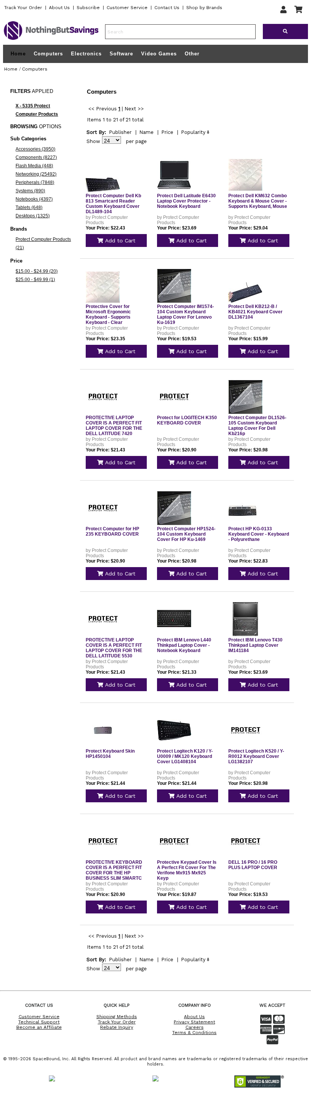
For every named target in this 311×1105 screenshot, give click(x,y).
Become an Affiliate (39, 1027)
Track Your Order (23, 7)
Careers (194, 1027)
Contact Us (166, 7)
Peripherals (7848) (35, 182)
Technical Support (39, 1022)
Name (146, 132)
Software (121, 54)
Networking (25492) (36, 174)
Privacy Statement (194, 1022)
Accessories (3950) (35, 149)
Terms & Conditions (194, 1032)
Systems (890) (30, 190)
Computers (48, 54)
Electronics (86, 54)
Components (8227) (36, 157)
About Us (59, 7)
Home (18, 54)
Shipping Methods (116, 1016)
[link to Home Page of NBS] (51, 39)
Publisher (120, 132)
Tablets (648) (29, 207)
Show (93, 141)
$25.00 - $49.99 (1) (35, 279)
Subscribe (88, 7)
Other (192, 54)
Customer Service (127, 7)
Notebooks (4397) (34, 199)
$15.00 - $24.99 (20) (37, 271)
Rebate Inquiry (116, 1027)
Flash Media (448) (34, 165)
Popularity (193, 132)
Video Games (159, 54)
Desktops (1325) (33, 215)
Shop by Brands (204, 7)
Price (167, 132)
